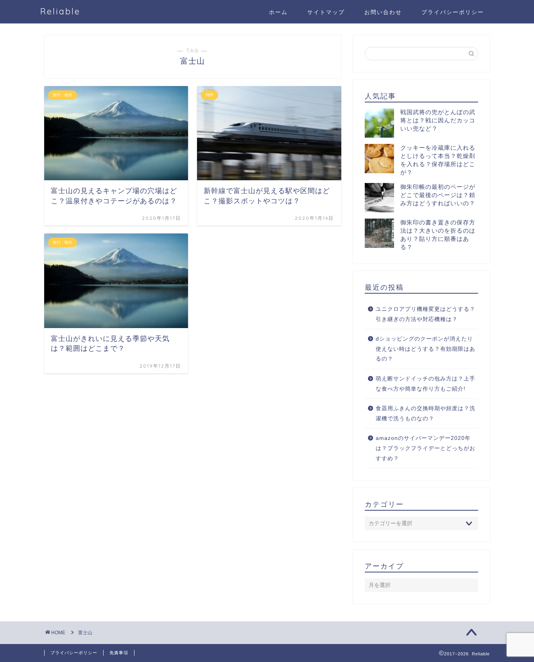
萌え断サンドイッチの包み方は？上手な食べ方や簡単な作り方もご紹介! (425, 384)
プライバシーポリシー (452, 12)
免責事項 (118, 652)
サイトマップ (326, 12)
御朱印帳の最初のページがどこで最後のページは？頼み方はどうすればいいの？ (437, 194)
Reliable (60, 11)
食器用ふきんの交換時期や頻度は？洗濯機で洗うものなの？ (425, 413)
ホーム (278, 12)
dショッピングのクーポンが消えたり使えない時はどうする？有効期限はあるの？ (425, 349)
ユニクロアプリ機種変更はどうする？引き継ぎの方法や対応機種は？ (425, 314)
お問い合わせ (383, 12)
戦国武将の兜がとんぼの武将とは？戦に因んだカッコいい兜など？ (437, 120)
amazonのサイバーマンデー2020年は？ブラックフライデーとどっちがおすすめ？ (425, 448)
